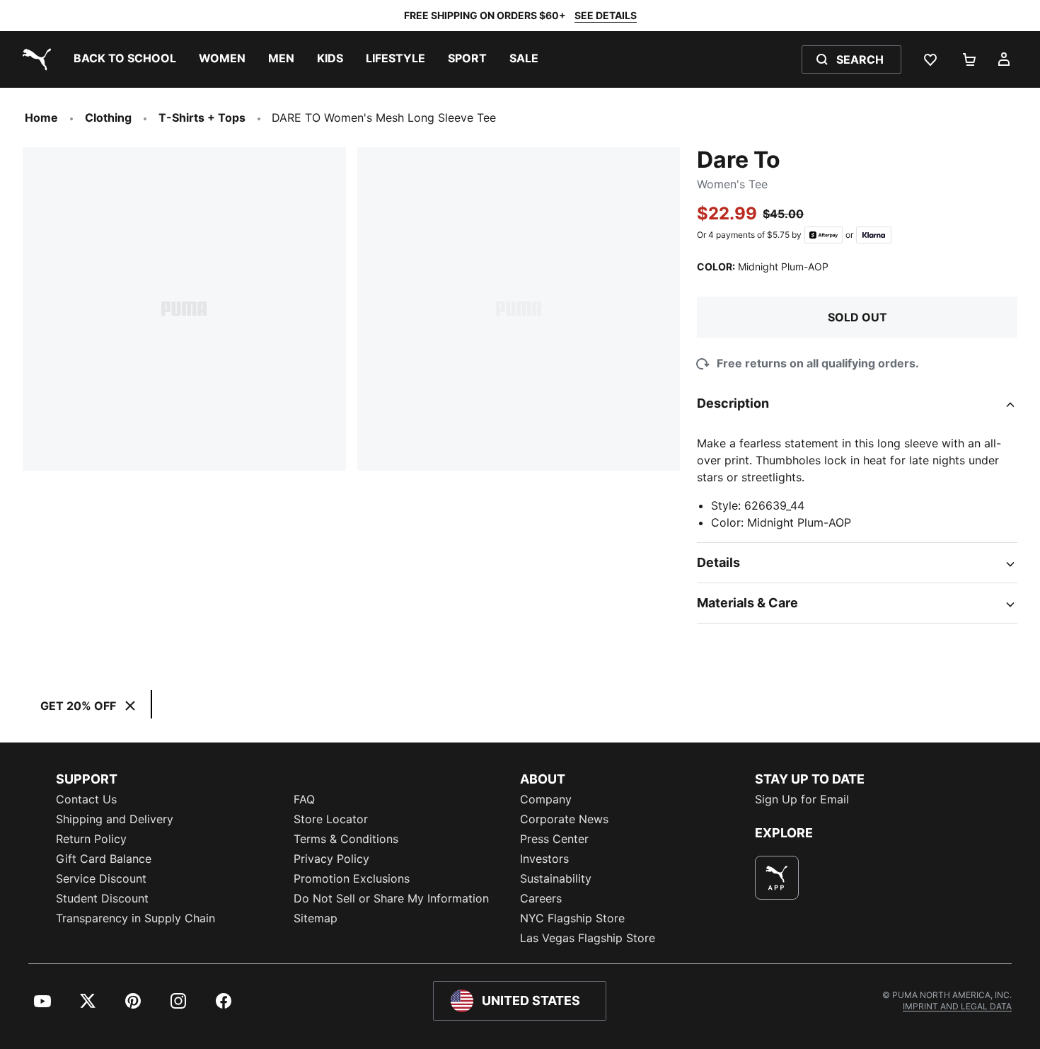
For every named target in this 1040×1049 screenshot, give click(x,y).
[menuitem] (124, 59)
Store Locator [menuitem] (331, 819)
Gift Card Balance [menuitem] (103, 859)
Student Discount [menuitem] (102, 898)
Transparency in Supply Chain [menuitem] (135, 918)
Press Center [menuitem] (554, 839)
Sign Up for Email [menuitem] (802, 799)
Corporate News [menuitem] (564, 819)
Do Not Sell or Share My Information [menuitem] (391, 898)
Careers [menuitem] (541, 898)
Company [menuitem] (546, 799)
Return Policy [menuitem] (91, 839)
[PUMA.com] (34, 59)
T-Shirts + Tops (201, 117)
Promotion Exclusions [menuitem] (352, 878)
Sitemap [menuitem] (315, 918)
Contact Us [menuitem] (86, 799)
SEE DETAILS (605, 15)
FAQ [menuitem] (304, 799)
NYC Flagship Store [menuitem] (572, 918)
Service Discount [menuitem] (101, 878)
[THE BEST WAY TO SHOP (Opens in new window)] (777, 878)
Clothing (108, 117)
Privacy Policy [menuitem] (331, 859)
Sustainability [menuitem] (555, 878)
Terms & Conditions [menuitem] (346, 839)
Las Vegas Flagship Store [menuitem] (587, 938)
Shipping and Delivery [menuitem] (114, 819)
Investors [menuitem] (544, 859)
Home (41, 117)
